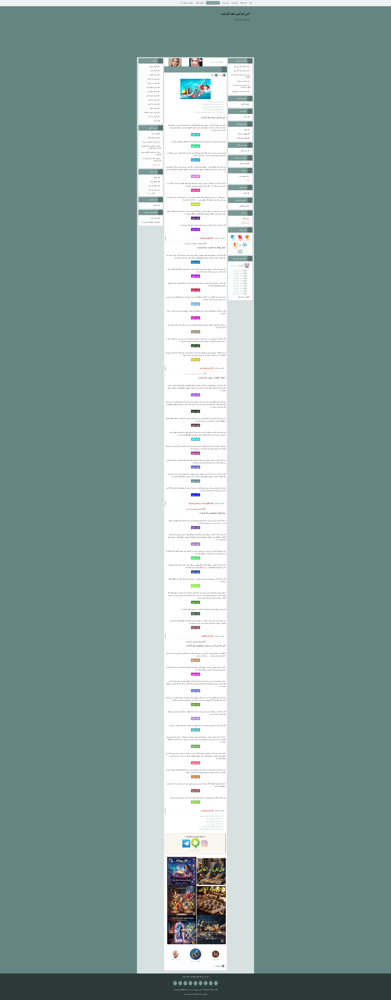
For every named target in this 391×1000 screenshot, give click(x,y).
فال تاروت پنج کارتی (153, 91)
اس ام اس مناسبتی (213, 3)
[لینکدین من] (175, 983)
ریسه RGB (246, 218)
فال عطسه (156, 205)
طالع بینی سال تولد (243, 297)
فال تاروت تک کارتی (153, 79)
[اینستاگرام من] (200, 983)
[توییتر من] (190, 983)
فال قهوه (246, 129)
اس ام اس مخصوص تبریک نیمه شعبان (210, 829)
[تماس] (195, 983)
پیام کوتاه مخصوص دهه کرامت (212, 109)
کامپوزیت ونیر (156, 133)
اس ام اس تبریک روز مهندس (240, 91)
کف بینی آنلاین (245, 150)
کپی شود (195, 134)
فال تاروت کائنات (154, 75)
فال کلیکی (246, 193)
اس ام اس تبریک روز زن (214, 823)
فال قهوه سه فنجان (243, 134)
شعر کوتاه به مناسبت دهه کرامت (212, 104)
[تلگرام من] (211, 983)
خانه (250, 3)
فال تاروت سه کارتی (153, 83)
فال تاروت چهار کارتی (153, 87)
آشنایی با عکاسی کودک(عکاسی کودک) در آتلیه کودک (151, 147)
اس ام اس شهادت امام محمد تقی (211, 826)
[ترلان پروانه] (195, 62)
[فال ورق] (181, 929)
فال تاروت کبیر (155, 70)
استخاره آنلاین (200, 3)
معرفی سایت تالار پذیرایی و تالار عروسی (152, 159)
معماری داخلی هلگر (154, 137)
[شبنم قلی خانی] (175, 62)
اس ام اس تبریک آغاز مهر (241, 70)
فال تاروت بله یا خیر (153, 116)
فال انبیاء (246, 117)
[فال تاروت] (211, 871)
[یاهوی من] (216, 983)
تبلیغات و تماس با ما (187, 3)
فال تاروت (234, 3)
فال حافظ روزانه (155, 181)
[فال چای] (211, 929)
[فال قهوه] (211, 900)
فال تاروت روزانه (154, 66)
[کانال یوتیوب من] (180, 983)
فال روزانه (225, 3)
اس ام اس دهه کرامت (235, 13)
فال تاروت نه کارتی (154, 100)
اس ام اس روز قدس (243, 81)
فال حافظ (243, 3)
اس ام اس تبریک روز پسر (214, 818)
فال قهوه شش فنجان (243, 138)
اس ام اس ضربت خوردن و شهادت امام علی (242, 86)
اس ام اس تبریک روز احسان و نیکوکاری (241, 76)
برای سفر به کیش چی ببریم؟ (151, 142)
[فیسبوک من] (206, 983)
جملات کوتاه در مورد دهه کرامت (212, 107)
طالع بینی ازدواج (244, 163)
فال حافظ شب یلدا (154, 186)
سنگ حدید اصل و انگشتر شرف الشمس (151, 153)
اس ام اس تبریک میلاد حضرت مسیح (211, 816)
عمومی (214, 966)
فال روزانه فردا (155, 218)
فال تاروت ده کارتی (154, 104)
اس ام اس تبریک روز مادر (241, 66)
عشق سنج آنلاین (244, 206)
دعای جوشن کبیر (244, 176)
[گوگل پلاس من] (185, 983)
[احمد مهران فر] (216, 62)
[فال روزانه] (181, 871)
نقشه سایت (187, 994)
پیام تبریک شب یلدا (154, 190)
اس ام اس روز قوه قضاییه (214, 821)
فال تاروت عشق (155, 108)
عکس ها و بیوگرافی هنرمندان (151, 222)
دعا (248, 180)
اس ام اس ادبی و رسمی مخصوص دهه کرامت (208, 112)
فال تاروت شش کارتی (153, 95)
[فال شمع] (181, 900)
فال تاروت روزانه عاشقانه (152, 112)
